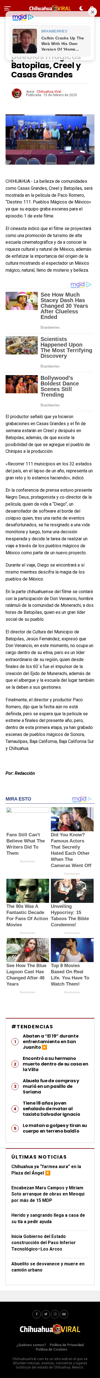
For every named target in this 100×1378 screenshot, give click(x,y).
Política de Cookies (51, 1349)
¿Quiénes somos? (31, 1345)
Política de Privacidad (67, 1345)
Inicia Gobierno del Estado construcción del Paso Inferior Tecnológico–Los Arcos (43, 1243)
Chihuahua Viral (49, 92)
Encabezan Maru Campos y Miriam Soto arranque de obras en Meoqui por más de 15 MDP (47, 1194)
